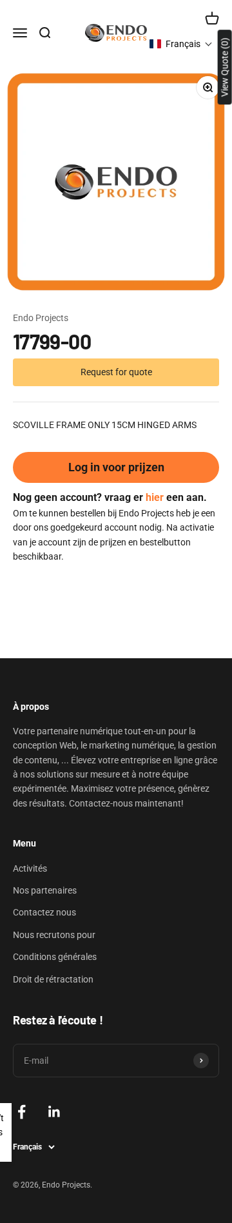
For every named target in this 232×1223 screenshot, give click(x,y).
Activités (30, 868)
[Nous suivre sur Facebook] (21, 1111)
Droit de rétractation (53, 979)
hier (155, 497)
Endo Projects (40, 318)
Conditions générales (55, 957)
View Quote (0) (225, 67)
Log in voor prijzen (116, 467)
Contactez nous (44, 912)
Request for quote (116, 372)
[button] (181, 44)
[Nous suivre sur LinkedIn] (54, 1111)
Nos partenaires (45, 890)
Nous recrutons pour (54, 935)
